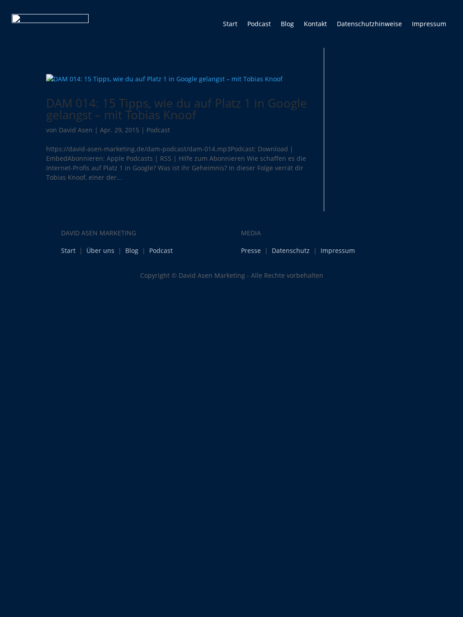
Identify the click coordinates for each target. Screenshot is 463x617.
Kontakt (315, 23)
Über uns (100, 250)
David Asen (76, 130)
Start (230, 23)
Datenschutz (291, 250)
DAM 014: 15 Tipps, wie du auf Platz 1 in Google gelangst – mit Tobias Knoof (176, 109)
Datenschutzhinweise (369, 23)
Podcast (259, 23)
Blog (287, 23)
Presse (251, 250)
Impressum (429, 23)
